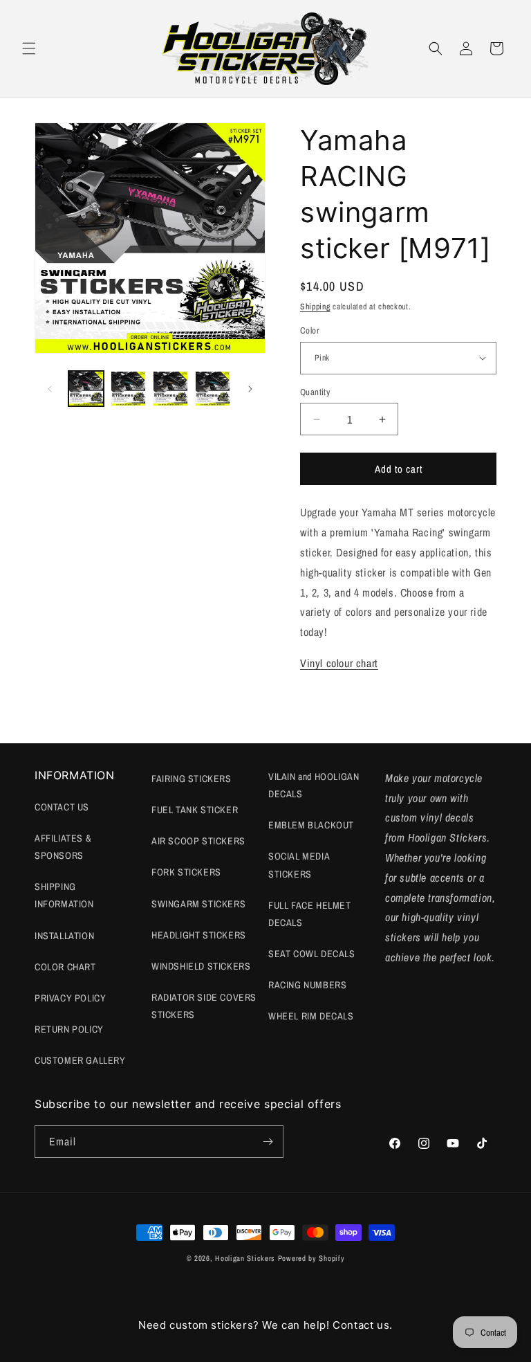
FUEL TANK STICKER (194, 809)
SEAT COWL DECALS (311, 953)
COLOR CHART (65, 967)
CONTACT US (62, 807)
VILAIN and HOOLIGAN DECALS (313, 785)
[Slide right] (250, 389)
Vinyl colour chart (339, 663)
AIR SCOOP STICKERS (198, 841)
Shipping (315, 306)
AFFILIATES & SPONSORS (63, 847)
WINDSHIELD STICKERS (200, 966)
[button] (29, 48)
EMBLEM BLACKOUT (311, 825)
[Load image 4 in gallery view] (212, 388)
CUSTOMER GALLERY (80, 1060)
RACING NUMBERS (307, 985)
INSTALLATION (64, 935)
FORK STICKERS (186, 872)
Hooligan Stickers (245, 1258)
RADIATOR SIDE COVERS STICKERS (204, 1006)
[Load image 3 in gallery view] (170, 388)
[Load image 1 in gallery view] (86, 388)
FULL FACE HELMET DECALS (309, 914)
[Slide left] (50, 389)
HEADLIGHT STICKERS (198, 935)
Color (309, 330)
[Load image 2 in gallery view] (128, 388)
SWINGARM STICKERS (198, 904)
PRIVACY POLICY (70, 998)
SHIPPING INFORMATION (64, 895)
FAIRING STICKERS (191, 778)
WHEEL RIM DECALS (311, 1016)
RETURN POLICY (69, 1029)
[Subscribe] (267, 1141)
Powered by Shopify (311, 1258)
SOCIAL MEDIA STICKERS (298, 865)
